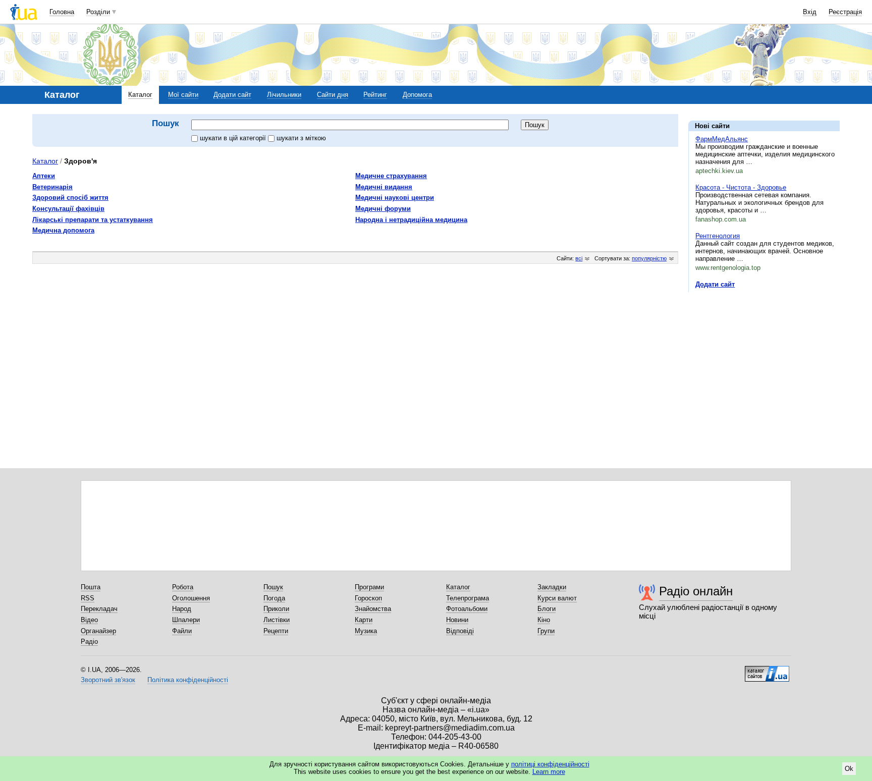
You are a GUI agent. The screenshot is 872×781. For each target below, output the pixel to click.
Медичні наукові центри (394, 197)
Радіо (89, 641)
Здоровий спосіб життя (70, 197)
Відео (89, 620)
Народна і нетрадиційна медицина (411, 220)
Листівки (276, 620)
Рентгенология (717, 236)
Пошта (90, 587)
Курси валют (557, 598)
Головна (61, 12)
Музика (366, 631)
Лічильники (284, 94)
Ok (849, 768)
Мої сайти (183, 94)
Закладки (551, 587)
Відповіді (460, 631)
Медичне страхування (391, 176)
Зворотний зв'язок (108, 680)
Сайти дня (332, 94)
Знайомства (373, 608)
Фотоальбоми (466, 608)
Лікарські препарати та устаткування (92, 220)
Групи (546, 631)
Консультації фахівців (68, 208)
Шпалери (186, 620)
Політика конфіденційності (187, 680)
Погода (274, 598)
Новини (457, 620)
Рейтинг (375, 94)
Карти (363, 620)
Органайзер (98, 631)
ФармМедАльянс (721, 139)
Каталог (140, 94)
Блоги (546, 608)
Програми (369, 587)
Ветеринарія (52, 187)
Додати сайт (232, 94)
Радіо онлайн (696, 591)
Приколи (276, 608)
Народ (181, 608)
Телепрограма (467, 598)
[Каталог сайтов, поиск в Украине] (767, 670)
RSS (87, 598)
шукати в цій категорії (234, 138)
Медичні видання (383, 187)
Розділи (98, 12)
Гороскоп (368, 598)
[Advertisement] (764, 362)
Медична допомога (63, 230)
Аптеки (43, 176)
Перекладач (99, 608)
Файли (182, 631)
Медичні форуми (383, 208)
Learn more (548, 771)
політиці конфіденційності (550, 764)
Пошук (273, 587)
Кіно (543, 620)
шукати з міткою (301, 138)
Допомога (417, 94)
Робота (182, 587)
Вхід (809, 12)
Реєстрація (845, 12)
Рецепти (275, 631)
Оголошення (191, 598)
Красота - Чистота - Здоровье (740, 187)
